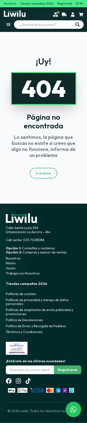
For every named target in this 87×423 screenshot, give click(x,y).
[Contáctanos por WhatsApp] (73, 409)
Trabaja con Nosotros (23, 273)
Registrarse (67, 370)
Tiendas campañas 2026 (36, 3)
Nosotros (10, 3)
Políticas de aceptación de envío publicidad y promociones (39, 312)
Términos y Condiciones (24, 332)
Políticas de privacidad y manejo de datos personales (37, 302)
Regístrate (64, 3)
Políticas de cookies (21, 294)
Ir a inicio (43, 173)
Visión (10, 268)
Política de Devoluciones (24, 320)
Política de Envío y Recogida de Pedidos (36, 326)
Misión (11, 263)
